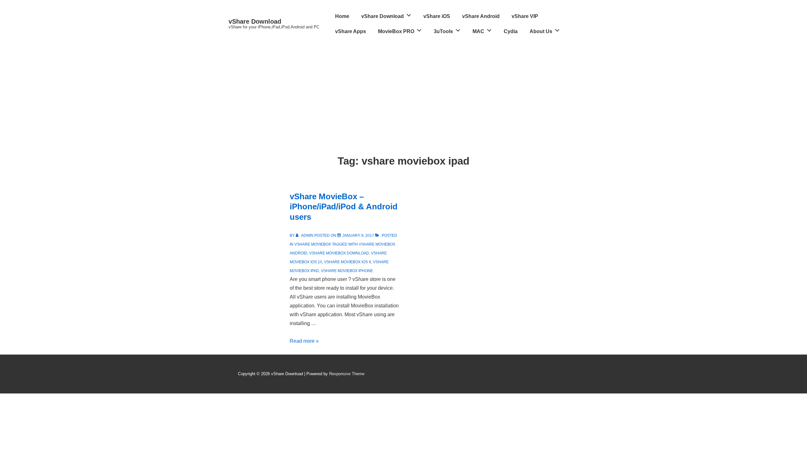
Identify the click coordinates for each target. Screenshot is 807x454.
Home (342, 16)
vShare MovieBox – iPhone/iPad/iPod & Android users (344, 207)
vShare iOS (436, 16)
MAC (478, 31)
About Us (541, 31)
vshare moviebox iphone (347, 271)
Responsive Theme (346, 373)
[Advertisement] (403, 86)
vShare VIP (525, 16)
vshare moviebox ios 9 (347, 262)
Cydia (511, 31)
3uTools (443, 31)
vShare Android (481, 16)
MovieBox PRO (396, 31)
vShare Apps (350, 31)
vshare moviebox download (339, 253)
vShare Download (255, 21)
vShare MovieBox (312, 244)
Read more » (304, 341)
